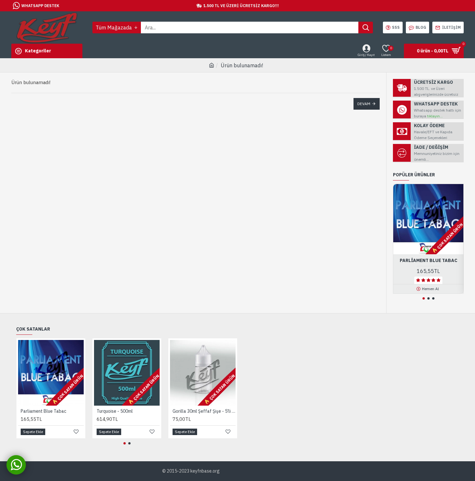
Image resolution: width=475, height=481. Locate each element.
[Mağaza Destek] (16, 465)
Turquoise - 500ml (115, 411)
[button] (423, 298)
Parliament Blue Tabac (428, 260)
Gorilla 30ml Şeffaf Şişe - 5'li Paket (204, 411)
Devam (363, 103)
